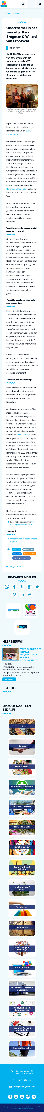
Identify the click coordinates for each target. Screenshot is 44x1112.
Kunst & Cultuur (22, 847)
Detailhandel (22, 907)
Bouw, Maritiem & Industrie (22, 868)
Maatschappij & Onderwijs (22, 949)
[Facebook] (14, 587)
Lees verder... (9, 679)
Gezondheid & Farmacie (22, 786)
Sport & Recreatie (22, 1048)
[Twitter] (22, 587)
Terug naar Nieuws (12, 13)
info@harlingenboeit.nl (24, 1086)
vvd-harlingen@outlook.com (22, 523)
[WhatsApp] (7, 587)
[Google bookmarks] (37, 587)
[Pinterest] (14, 594)
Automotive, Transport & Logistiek (22, 989)
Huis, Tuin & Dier (22, 827)
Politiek (22, 726)
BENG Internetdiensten (25, 1109)
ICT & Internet (22, 968)
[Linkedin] (22, 594)
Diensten (22, 746)
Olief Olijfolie (22, 434)
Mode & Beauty (22, 766)
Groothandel (22, 927)
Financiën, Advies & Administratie (22, 1029)
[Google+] (30, 587)
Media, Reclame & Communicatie (22, 1009)
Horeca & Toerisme (22, 807)
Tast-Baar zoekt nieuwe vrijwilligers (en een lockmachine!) (30, 654)
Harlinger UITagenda (16, 189)
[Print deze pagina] (30, 594)
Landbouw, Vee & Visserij (22, 888)
